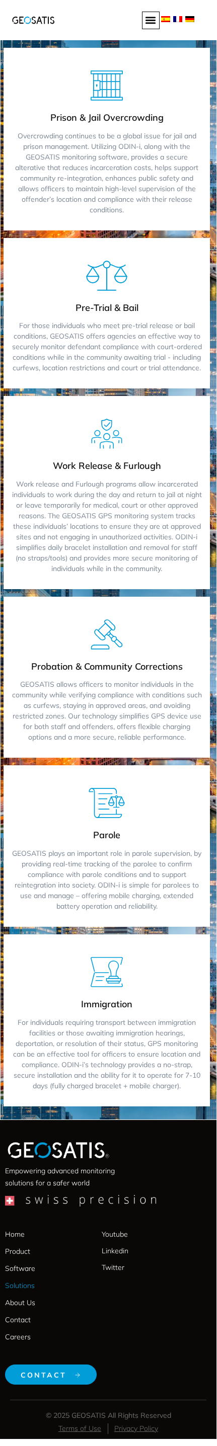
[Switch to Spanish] (166, 18)
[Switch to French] (178, 18)
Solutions (20, 1285)
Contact (18, 1319)
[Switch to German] (190, 18)
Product (17, 1251)
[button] (151, 20)
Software (20, 1268)
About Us (20, 1302)
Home (15, 1234)
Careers (18, 1336)
